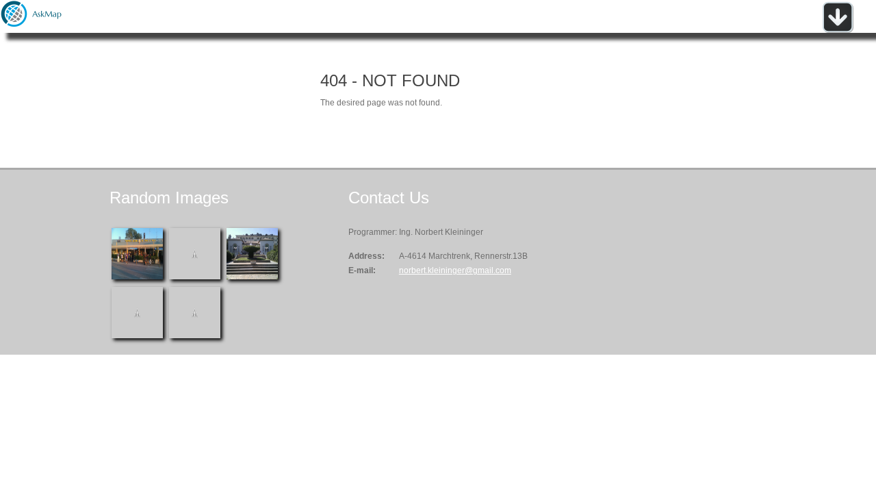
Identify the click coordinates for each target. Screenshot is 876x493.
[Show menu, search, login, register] (837, 30)
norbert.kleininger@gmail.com (455, 270)
